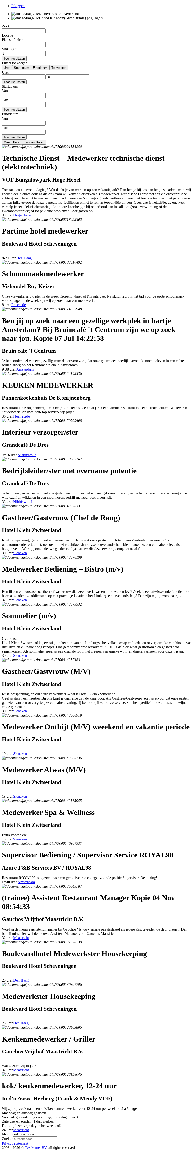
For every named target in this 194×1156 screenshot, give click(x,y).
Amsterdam (25, 369)
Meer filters (11, 142)
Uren (7, 67)
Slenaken (20, 553)
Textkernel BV (36, 1148)
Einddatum (40, 67)
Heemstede (21, 416)
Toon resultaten (14, 58)
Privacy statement (15, 1143)
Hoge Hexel (22, 215)
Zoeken (7, 1139)
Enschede (18, 305)
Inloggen (18, 6)
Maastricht (21, 938)
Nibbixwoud (27, 455)
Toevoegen (58, 67)
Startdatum (21, 67)
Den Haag (24, 258)
